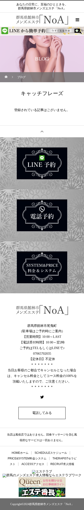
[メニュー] (77, 20)
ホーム (20, 452)
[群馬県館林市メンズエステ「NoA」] (42, 310)
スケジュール (51, 452)
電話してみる (42, 413)
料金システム (27, 458)
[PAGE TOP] (42, 131)
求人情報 (62, 464)
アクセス (32, 464)
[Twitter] (42, 397)
